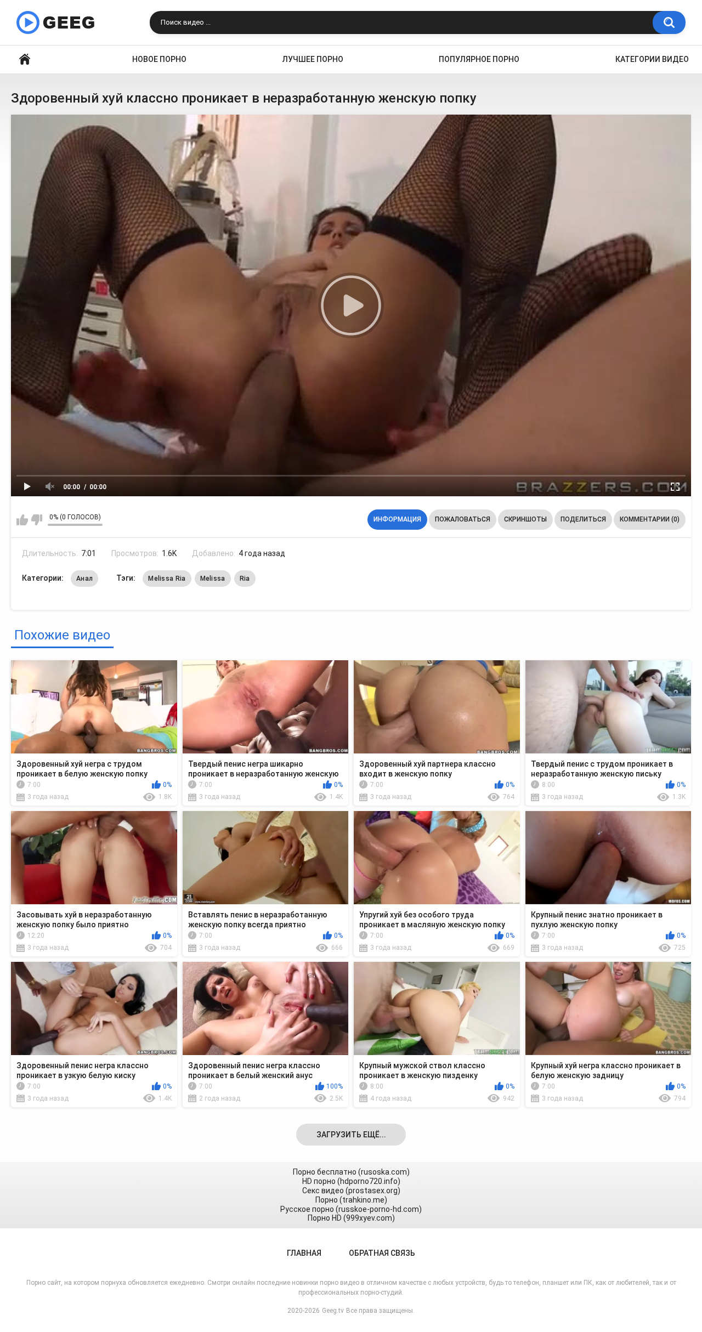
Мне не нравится (36, 519)
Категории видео (652, 59)
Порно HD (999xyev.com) (351, 1218)
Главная (24, 59)
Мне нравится (22, 519)
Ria (245, 578)
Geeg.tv (333, 1310)
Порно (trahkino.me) (351, 1199)
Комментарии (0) (650, 519)
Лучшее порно (312, 59)
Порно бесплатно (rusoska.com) (351, 1171)
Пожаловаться (462, 519)
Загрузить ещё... (351, 1134)
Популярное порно (479, 59)
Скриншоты (525, 519)
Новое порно (159, 59)
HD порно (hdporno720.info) (351, 1181)
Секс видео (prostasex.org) (351, 1190)
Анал (84, 578)
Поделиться (583, 519)
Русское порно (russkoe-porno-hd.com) (351, 1209)
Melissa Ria (166, 578)
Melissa (212, 578)
